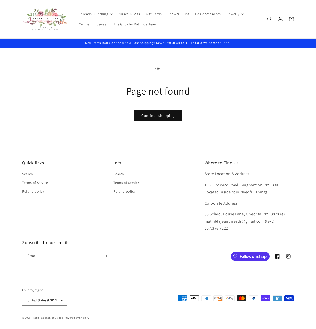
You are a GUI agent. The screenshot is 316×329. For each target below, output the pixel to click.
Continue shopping (158, 115)
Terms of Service (35, 182)
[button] (95, 14)
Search (27, 174)
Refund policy (33, 191)
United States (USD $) (42, 300)
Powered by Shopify (76, 317)
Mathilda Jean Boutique (47, 317)
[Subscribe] (105, 256)
